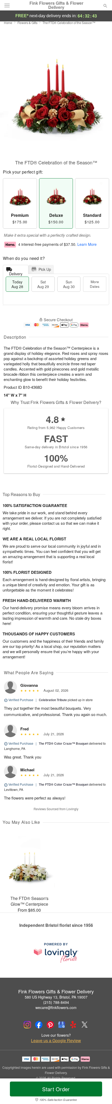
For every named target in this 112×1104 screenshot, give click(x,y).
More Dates (94, 284)
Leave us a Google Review (56, 1040)
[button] (101, 1092)
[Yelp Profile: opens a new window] (73, 1024)
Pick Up (45, 269)
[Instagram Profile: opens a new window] (27, 1024)
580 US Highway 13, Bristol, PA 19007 (56, 997)
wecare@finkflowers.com (56, 1007)
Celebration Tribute (53, 699)
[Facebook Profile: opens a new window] (38, 1024)
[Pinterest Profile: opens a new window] (50, 1024)
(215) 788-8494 (56, 1002)
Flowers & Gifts (27, 22)
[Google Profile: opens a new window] (61, 1024)
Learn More (87, 244)
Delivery (15, 272)
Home (8, 22)
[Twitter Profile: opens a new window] (84, 1024)
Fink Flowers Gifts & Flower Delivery (56, 5)
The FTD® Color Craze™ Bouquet (63, 743)
